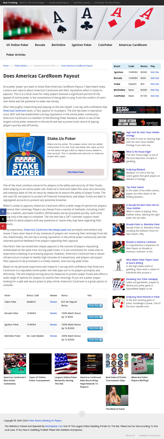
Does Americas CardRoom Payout (77, 65)
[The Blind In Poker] (117, 395)
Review (53, 302)
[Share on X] (3, 219)
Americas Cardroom (14, 110)
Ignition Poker (82, 45)
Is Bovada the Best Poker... (107, 3)
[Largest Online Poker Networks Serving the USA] (66, 363)
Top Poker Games (81, 3)
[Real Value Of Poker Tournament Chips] (117, 363)
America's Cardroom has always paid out (47, 229)
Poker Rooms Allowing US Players (45, 420)
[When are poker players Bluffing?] (142, 363)
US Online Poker (17, 45)
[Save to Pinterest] (3, 226)
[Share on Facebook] (3, 212)
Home (6, 65)
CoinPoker (105, 45)
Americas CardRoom (133, 45)
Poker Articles (16, 54)
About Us (130, 435)
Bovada (40, 45)
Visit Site (155, 72)
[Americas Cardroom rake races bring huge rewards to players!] (91, 363)
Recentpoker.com (54, 426)
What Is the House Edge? (32, 3)
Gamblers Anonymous (149, 435)
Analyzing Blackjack (59, 3)
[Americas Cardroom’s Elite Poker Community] (15, 363)
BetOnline (58, 45)
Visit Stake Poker (75, 172)
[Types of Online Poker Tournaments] (40, 363)
